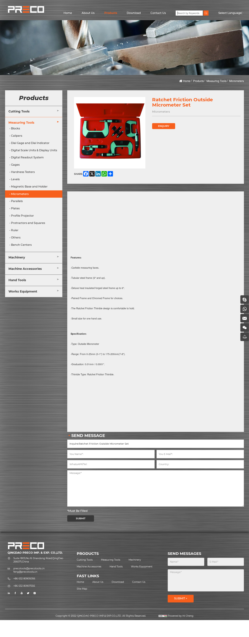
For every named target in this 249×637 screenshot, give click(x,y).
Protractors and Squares (28, 223)
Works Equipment (22, 291)
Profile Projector (22, 215)
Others (15, 237)
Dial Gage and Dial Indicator (30, 143)
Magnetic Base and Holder (29, 186)
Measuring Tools (216, 81)
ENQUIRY (163, 126)
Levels (15, 179)
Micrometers (236, 81)
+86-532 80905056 (24, 578)
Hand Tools (17, 280)
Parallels (17, 201)
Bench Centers (21, 244)
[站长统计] (163, 615)
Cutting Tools (19, 111)
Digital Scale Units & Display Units (34, 150)
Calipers (16, 135)
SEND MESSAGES (184, 553)
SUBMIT (80, 518)
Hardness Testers (23, 172)
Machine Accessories (25, 269)
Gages (15, 164)
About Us (88, 13)
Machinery (16, 257)
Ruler (14, 230)
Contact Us (158, 13)
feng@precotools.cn (25, 571)
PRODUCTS (88, 553)
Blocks (15, 128)
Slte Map (82, 588)
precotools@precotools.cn (29, 568)
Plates (15, 208)
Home (68, 13)
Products (110, 13)
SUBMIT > (180, 598)
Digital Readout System (27, 157)
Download (134, 13)
